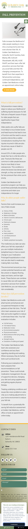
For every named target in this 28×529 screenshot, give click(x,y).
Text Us (22, 527)
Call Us (8, 527)
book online (10, 90)
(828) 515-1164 (11, 449)
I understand (14, 524)
